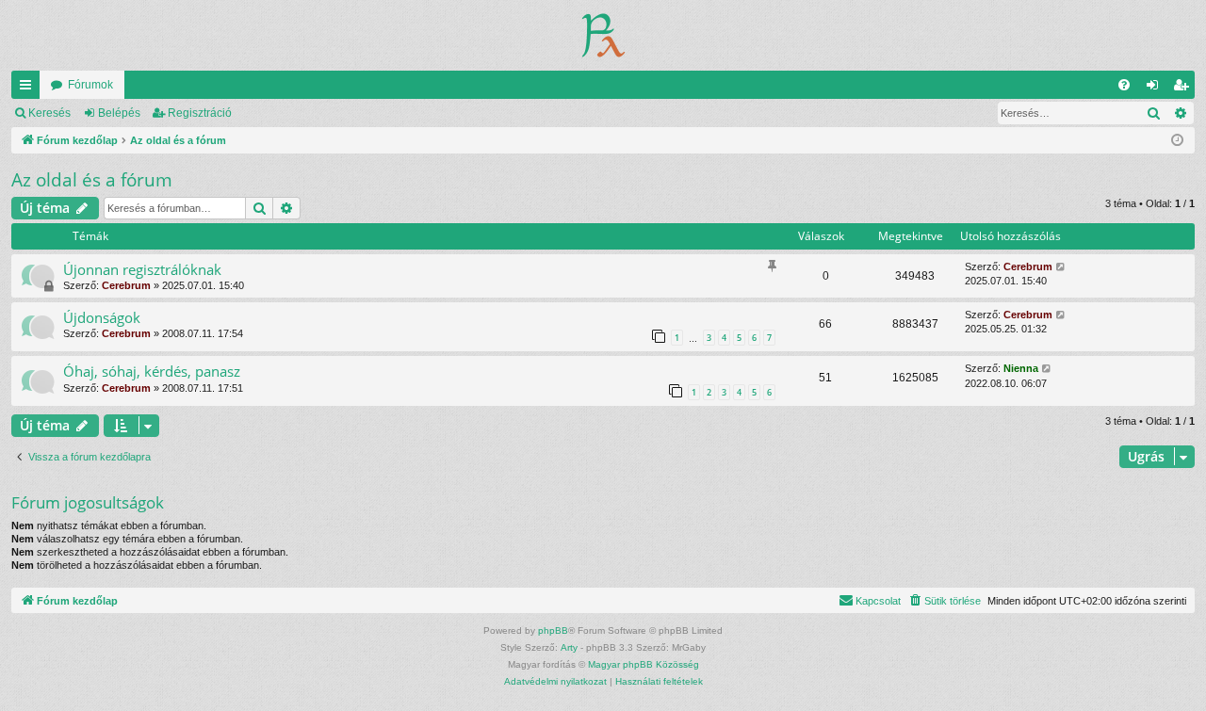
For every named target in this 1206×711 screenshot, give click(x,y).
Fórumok (90, 84)
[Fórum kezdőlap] (603, 35)
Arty (569, 647)
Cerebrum (126, 285)
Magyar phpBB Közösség (643, 664)
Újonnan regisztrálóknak (142, 269)
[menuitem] (1124, 85)
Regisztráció (200, 113)
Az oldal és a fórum (91, 180)
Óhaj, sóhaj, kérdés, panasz (151, 371)
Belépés (119, 113)
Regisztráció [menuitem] (1184, 88)
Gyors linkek (29, 88)
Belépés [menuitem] (1156, 88)
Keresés (49, 113)
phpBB (553, 630)
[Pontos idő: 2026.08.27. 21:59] (1177, 141)
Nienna (1020, 368)
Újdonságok (101, 317)
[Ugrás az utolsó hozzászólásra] (1061, 267)
